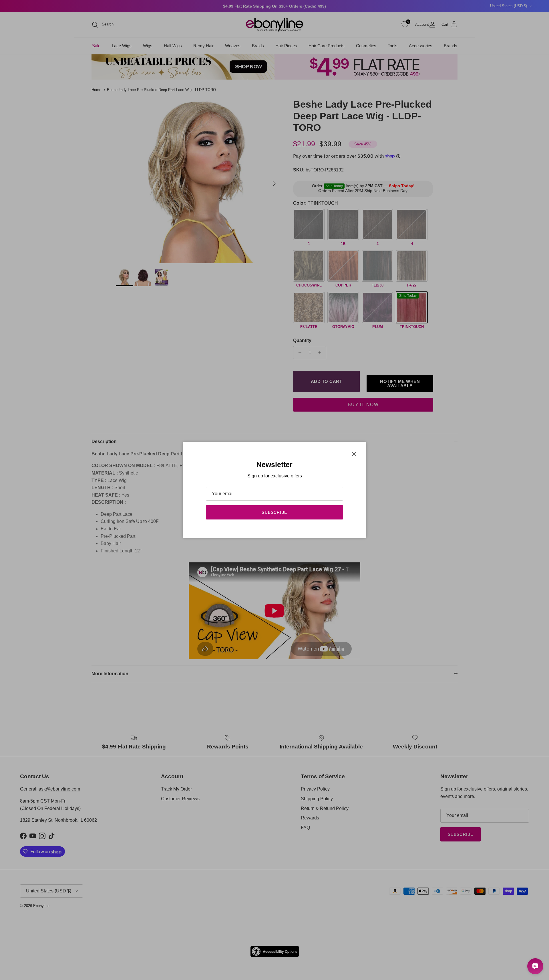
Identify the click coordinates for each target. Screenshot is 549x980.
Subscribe (274, 512)
